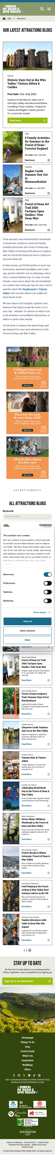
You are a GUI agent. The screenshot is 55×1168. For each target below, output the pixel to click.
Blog (9, 18)
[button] (49, 9)
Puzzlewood (29, 289)
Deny (27, 640)
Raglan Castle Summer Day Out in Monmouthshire (36, 176)
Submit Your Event (39, 1144)
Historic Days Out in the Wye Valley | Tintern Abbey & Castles (26, 83)
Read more (15, 120)
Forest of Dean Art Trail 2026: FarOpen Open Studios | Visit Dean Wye (37, 211)
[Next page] (29, 950)
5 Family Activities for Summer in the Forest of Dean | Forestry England (37, 143)
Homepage (27, 1037)
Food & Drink (27, 1051)
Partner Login (27, 1147)
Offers (27, 1069)
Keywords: (8, 511)
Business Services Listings (19, 1144)
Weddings (27, 1064)
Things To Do (27, 1042)
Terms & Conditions (14, 1142)
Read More (26, 646)
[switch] (48, 583)
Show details (39, 612)
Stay (27, 1046)
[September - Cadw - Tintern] (27, 368)
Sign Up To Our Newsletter (19, 981)
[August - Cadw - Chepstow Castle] (27, 413)
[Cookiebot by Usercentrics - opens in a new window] (39, 525)
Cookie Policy (43, 1142)
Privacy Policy (30, 1142)
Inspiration (27, 1060)
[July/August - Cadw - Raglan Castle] (27, 457)
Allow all (27, 621)
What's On (27, 1055)
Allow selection (27, 630)
